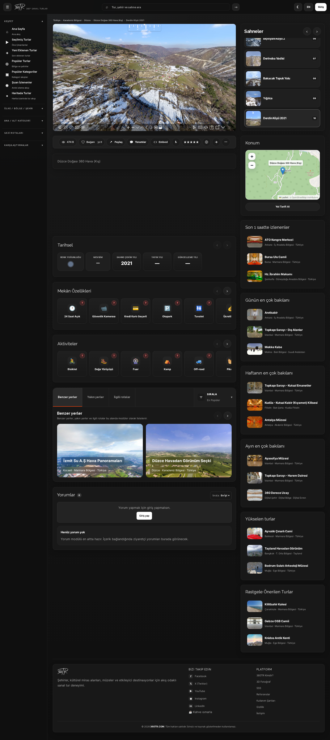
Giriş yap (144, 515)
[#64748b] (71, 264)
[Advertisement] (144, 202)
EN (308, 6)
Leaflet (284, 197)
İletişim (260, 713)
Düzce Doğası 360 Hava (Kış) (108, 20)
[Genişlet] (216, 142)
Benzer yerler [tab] (67, 397)
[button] (282, 171)
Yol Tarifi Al (283, 206)
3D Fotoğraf (263, 681)
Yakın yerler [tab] (95, 397)
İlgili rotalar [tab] (122, 397)
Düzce (87, 20)
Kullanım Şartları (265, 700)
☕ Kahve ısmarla (200, 712)
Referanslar (263, 694)
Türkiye (57, 20)
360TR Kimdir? (264, 675)
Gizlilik (260, 706)
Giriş (321, 6)
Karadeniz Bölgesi (72, 20)
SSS (258, 688)
